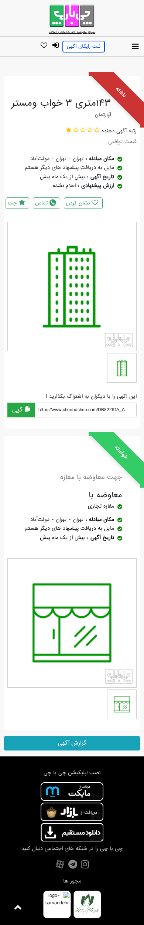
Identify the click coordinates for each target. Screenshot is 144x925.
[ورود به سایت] (55, 46)
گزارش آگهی (72, 743)
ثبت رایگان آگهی (83, 46)
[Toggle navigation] (135, 47)
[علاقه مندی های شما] (43, 45)
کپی (18, 410)
